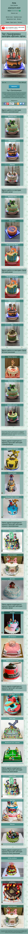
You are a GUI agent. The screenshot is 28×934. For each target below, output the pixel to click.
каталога (19, 931)
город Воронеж (14, 5)
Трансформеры (12, 140)
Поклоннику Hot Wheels (12, 244)
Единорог (12, 164)
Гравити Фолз (12, 530)
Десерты (19, 19)
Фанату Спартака (12, 356)
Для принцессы (12, 636)
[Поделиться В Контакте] (23, 103)
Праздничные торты (11, 19)
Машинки (12, 824)
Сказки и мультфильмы (10, 112)
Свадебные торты (18, 17)
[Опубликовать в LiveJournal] (13, 103)
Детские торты (9, 17)
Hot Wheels (12, 694)
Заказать (14, 86)
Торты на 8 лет (7, 690)
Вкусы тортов (13, 22)
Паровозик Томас (12, 116)
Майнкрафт (12, 718)
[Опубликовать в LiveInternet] (10, 103)
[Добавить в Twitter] (20, 103)
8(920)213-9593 (14, 8)
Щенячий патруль (12, 554)
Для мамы (12, 578)
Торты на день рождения (14, 351)
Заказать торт (14, 13)
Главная (7, 22)
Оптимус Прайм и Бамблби (12, 497)
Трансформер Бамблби (12, 449)
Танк (12, 324)
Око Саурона (12, 220)
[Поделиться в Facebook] (5, 103)
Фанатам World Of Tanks (12, 660)
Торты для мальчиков (9, 771)
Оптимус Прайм (12, 473)
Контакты (20, 22)
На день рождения (12, 858)
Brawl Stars (12, 800)
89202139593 (5, 433)
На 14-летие (12, 882)
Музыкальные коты (12, 405)
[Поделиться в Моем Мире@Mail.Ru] (15, 103)
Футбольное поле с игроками (12, 742)
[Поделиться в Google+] (7, 103)
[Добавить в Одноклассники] (18, 103)
